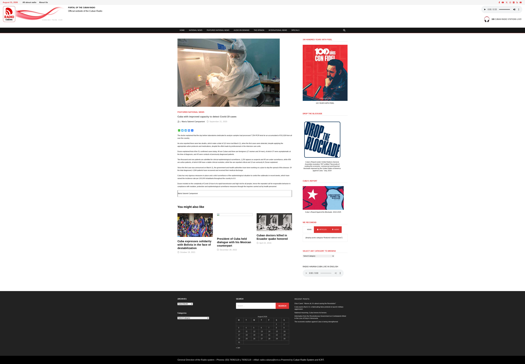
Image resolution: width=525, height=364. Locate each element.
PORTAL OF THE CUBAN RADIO (81, 8)
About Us (43, 2)
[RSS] (517, 3)
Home (182, 30)
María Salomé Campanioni (193, 121)
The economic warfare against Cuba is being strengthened (316, 322)
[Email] (520, 3)
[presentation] (308, 229)
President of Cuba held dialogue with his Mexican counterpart (234, 242)
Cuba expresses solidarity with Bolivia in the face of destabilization (194, 245)
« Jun (238, 348)
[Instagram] (510, 3)
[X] (507, 3)
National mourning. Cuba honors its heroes (310, 313)
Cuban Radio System (303, 360)
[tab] (308, 229)
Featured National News (218, 30)
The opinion (259, 30)
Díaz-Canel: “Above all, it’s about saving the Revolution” (315, 303)
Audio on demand (241, 30)
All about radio (29, 2)
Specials (295, 30)
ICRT (321, 360)
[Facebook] (499, 3)
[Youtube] (503, 3)
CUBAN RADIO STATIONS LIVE (506, 19)
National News (195, 30)
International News (278, 30)
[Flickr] (514, 3)
